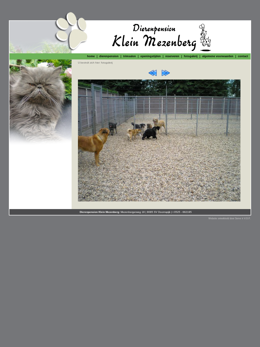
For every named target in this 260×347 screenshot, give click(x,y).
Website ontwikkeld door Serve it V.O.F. (229, 218)
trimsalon (129, 56)
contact (243, 56)
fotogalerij (191, 56)
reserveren (172, 56)
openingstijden (150, 56)
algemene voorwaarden (217, 56)
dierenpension (109, 56)
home (91, 56)
